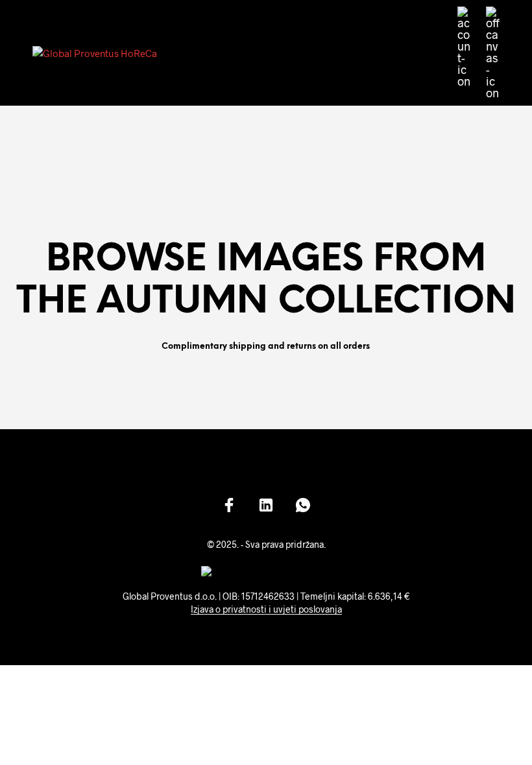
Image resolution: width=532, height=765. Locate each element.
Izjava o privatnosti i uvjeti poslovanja (266, 609)
